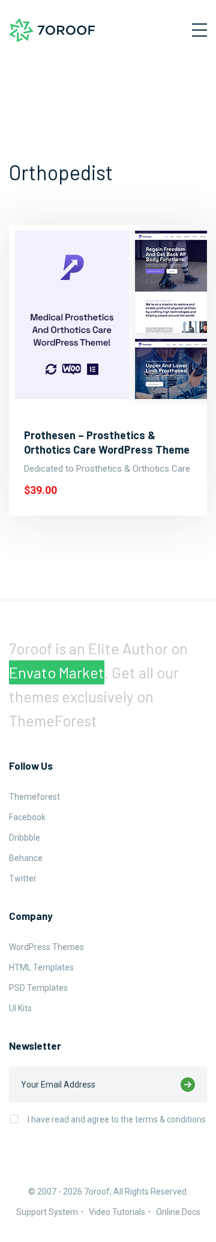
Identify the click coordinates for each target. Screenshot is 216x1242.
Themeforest (34, 797)
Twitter (23, 878)
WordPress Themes (46, 947)
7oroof (97, 1191)
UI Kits (20, 1008)
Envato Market (56, 672)
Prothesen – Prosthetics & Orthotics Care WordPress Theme (107, 442)
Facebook (27, 817)
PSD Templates (38, 988)
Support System (47, 1212)
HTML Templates (41, 967)
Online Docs (178, 1212)
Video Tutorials (117, 1212)
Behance (26, 858)
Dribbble (24, 837)
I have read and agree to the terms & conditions (117, 1119)
